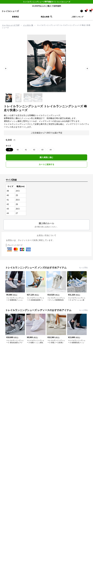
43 (42, 150)
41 (26, 150)
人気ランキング (77, 17)
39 (9, 150)
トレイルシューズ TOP (10, 25)
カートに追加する (46, 164)
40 (18, 150)
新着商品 (15, 17)
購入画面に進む (46, 157)
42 (34, 150)
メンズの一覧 (28, 25)
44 (51, 150)
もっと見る (83, 267)
